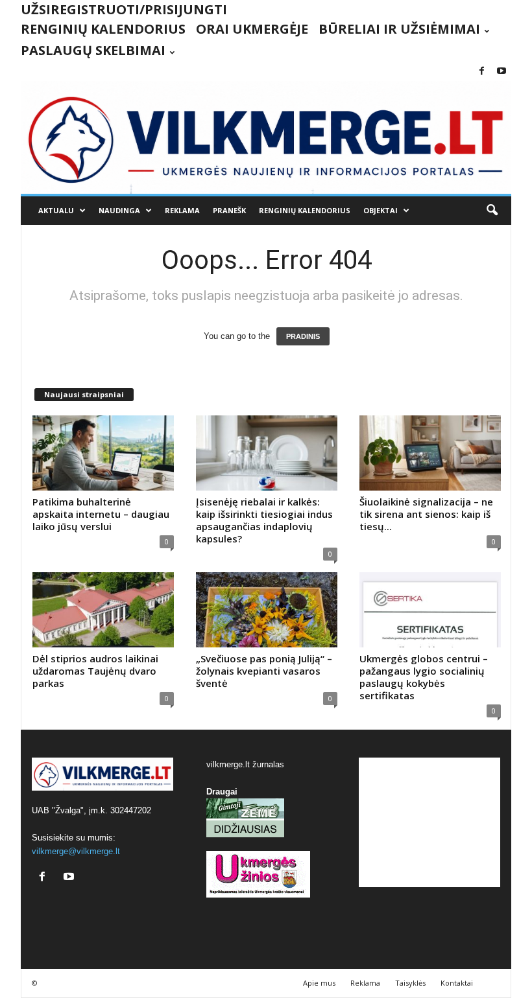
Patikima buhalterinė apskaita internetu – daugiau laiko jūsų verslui (100, 514)
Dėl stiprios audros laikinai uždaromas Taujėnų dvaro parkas (95, 671)
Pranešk (229, 210)
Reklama (182, 210)
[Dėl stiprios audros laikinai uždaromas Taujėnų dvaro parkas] (103, 609)
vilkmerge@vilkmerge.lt (76, 851)
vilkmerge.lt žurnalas (245, 764)
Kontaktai (457, 983)
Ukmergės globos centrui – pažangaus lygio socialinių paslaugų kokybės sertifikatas (423, 677)
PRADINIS (303, 336)
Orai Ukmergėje (252, 29)
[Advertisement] (429, 822)
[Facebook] (481, 71)
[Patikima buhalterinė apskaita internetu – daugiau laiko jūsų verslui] (103, 453)
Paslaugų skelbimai (93, 50)
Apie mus (319, 983)
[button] (492, 210)
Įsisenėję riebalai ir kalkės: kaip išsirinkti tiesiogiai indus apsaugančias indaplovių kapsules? (264, 520)
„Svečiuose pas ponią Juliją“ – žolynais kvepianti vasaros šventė (264, 671)
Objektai (380, 210)
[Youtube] (501, 71)
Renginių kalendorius (103, 29)
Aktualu (56, 210)
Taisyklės (410, 983)
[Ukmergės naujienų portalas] (266, 137)
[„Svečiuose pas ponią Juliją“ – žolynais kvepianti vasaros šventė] (266, 609)
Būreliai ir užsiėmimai (399, 29)
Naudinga (119, 210)
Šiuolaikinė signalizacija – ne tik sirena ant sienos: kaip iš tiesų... (426, 514)
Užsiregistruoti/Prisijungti (124, 9)
